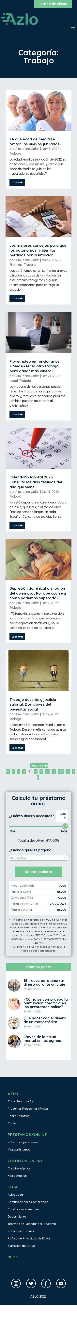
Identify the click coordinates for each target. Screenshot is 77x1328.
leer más (17, 182)
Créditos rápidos (19, 1168)
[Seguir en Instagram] (16, 1283)
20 (61, 771)
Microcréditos (17, 1176)
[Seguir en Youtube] (61, 1283)
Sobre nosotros (18, 1116)
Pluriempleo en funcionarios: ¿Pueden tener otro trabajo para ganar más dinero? (35, 366)
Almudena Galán (27, 149)
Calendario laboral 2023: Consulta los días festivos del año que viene (35, 482)
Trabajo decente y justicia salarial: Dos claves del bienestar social (32, 704)
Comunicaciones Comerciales (28, 1202)
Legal (13, 381)
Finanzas (16, 265)
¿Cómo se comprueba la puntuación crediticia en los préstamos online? (45, 1003)
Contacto (14, 1123)
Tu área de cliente (53, 4)
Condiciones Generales (23, 1209)
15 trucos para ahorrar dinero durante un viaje (44, 982)
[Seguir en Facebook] (46, 1283)
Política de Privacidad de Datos (29, 1238)
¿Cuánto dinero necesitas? (31, 816)
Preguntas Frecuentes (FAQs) (28, 1108)
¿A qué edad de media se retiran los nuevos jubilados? (35, 141)
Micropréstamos (19, 1149)
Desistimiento (17, 1216)
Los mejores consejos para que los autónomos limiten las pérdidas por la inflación (37, 250)
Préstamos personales (23, 1142)
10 (54, 771)
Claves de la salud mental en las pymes (42, 1038)
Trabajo (15, 153)
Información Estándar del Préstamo (32, 1224)
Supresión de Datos (21, 1246)
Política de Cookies (21, 1231)
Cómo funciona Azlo (22, 1101)
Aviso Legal (15, 1194)
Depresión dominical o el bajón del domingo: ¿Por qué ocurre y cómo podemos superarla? (37, 593)
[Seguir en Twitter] (31, 1283)
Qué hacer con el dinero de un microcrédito (44, 1020)
